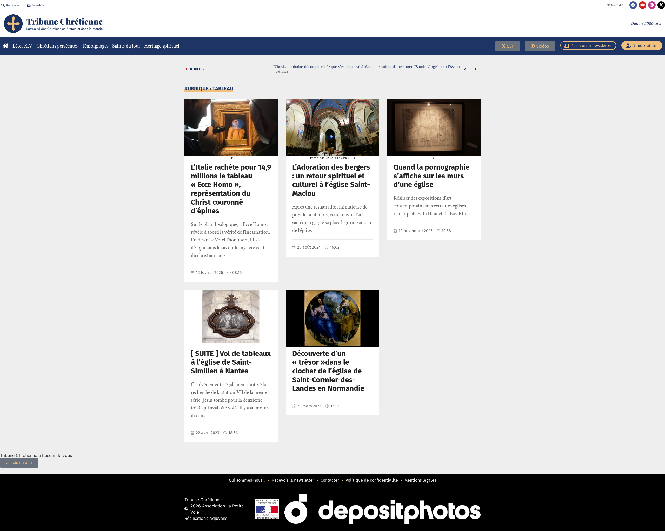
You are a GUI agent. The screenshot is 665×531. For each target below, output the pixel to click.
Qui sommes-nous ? (247, 480)
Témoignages (95, 46)
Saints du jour (126, 46)
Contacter (330, 480)
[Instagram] (652, 5)
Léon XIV (22, 46)
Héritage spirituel (161, 46)
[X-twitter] (661, 5)
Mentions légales (420, 480)
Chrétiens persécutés (57, 46)
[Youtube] (642, 5)
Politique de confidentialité (371, 480)
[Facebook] (633, 5)
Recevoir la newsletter (293, 480)
